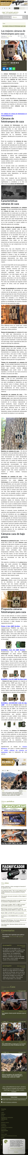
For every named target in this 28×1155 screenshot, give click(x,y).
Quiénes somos (5, 1122)
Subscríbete (14, 1097)
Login (2, 1112)
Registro (3, 1114)
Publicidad (3, 1125)
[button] (3, 815)
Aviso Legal (4, 1134)
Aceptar (16, 1152)
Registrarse (17, 8)
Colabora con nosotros (6, 1127)
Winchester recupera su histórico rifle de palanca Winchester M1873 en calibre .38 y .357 (13, 909)
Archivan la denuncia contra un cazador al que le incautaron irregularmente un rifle (13, 901)
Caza (4, 23)
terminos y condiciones (12, 1102)
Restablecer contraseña (7, 1117)
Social (2, 1115)
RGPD (2, 1137)
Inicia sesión (13, 936)
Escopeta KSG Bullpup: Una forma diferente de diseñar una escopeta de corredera (13, 920)
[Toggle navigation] (25, 12)
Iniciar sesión (22, 8)
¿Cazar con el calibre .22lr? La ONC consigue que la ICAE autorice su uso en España (13, 905)
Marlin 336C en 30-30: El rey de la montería (12, 913)
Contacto (3, 1124)
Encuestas (3, 1129)
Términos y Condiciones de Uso (9, 1135)
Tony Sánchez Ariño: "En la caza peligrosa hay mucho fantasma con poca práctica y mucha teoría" (13, 892)
